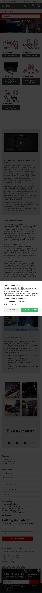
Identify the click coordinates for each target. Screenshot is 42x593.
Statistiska (22, 301)
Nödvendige (10, 299)
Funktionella (10, 301)
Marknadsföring (24, 299)
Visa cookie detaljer (10, 305)
